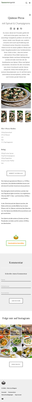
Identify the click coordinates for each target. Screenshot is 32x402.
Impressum (18, 394)
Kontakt (4, 392)
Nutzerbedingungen (7, 394)
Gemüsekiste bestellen (16, 243)
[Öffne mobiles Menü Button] (30, 3)
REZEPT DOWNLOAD (16, 173)
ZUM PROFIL (16, 364)
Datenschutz (12, 392)
